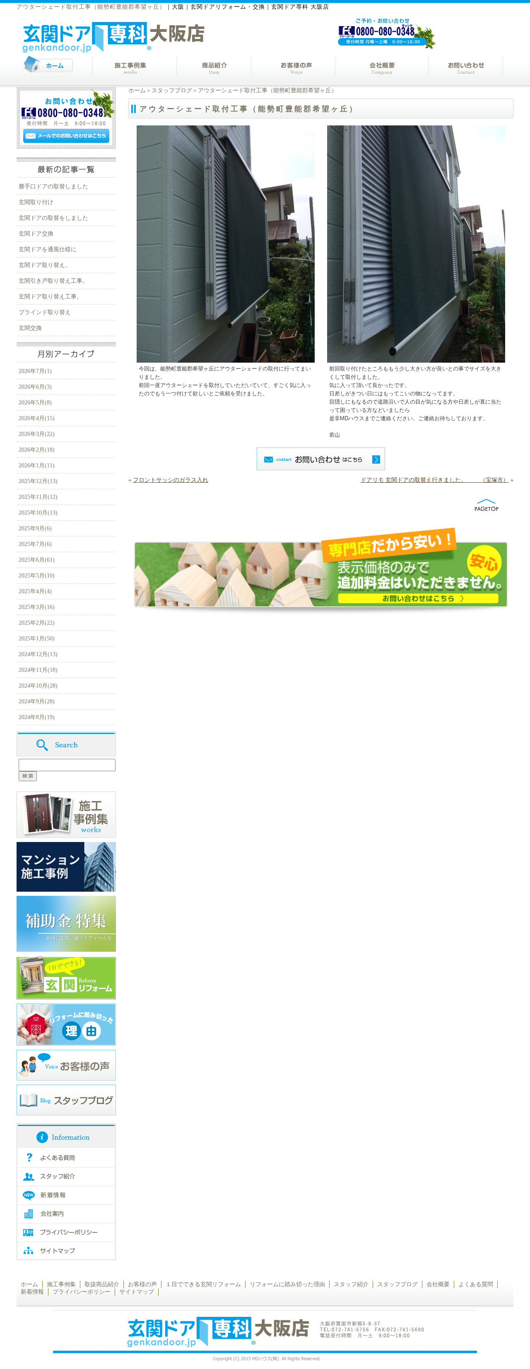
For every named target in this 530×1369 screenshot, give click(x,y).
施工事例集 (61, 1284)
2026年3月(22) (37, 434)
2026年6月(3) (35, 387)
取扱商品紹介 (101, 1284)
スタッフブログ (172, 90)
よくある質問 (475, 1284)
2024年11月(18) (38, 670)
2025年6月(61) (37, 560)
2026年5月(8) (35, 402)
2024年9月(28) (37, 701)
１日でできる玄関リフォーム (203, 1284)
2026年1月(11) (37, 465)
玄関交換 (30, 328)
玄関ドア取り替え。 (45, 265)
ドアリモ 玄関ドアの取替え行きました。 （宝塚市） (435, 480)
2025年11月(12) (38, 497)
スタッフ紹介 (351, 1284)
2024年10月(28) (38, 686)
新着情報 (32, 1292)
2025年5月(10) (37, 576)
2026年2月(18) (37, 450)
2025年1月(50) (37, 638)
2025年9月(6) (35, 528)
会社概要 (438, 1284)
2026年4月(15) (37, 418)
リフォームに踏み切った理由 (287, 1284)
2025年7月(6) (35, 544)
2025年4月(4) (35, 591)
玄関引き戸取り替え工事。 (53, 281)
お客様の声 (142, 1284)
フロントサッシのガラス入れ (170, 480)
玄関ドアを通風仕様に (48, 249)
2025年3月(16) (37, 607)
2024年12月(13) (38, 654)
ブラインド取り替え (45, 312)
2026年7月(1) (35, 371)
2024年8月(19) (37, 717)
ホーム (137, 90)
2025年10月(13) (38, 513)
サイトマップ (136, 1292)
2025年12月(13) (38, 481)
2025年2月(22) (37, 623)
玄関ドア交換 (36, 234)
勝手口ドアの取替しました (53, 186)
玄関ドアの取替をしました (53, 218)
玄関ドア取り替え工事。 (50, 297)
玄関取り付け (36, 202)
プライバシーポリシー (82, 1292)
